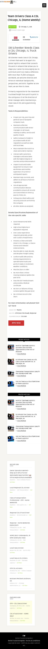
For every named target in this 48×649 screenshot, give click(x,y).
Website (35, 37)
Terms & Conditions (33, 641)
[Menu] (44, 5)
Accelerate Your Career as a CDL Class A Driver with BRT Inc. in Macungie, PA (26, 362)
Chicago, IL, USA (26, 27)
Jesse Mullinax (21, 354)
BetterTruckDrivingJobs (16, 641)
